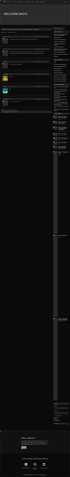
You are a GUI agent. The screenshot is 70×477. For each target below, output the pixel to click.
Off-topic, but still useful (59, 46)
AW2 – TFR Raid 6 (63, 89)
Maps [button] (15, 1)
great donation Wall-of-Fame (26, 444)
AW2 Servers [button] (27, 1)
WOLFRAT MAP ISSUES (58, 72)
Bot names (56, 56)
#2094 (47, 36)
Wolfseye (5, 61)
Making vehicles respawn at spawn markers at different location (60, 49)
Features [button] (42, 1)
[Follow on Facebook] (26, 464)
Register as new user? (59, 28)
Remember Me (59, 415)
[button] (65, 2)
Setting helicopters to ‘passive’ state (61, 54)
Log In (56, 418)
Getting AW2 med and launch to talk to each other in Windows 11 (61, 35)
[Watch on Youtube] (44, 464)
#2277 (47, 61)
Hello (55, 62)
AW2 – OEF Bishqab (63, 138)
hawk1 (5, 36)
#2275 (47, 49)
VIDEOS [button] (37, 1)
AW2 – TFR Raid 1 (63, 235)
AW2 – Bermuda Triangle (63, 102)
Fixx (4, 49)
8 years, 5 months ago (27, 29)
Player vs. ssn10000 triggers (59, 52)
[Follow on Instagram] (35, 464)
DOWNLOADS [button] (20, 1)
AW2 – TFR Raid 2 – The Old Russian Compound (63, 128)
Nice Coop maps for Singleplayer (60, 39)
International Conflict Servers (59, 41)
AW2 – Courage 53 (63, 133)
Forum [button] (33, 1)
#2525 (47, 86)
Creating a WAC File (58, 37)
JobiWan (5, 86)
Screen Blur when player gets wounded (59, 44)
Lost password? (57, 420)
